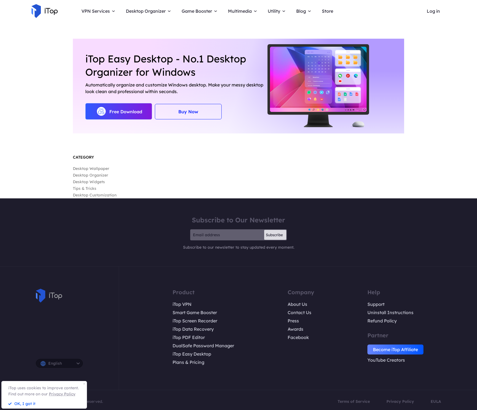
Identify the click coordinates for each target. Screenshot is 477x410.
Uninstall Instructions (390, 312)
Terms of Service (354, 401)
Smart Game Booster (195, 312)
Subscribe (274, 235)
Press (293, 321)
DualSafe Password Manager (203, 345)
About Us (297, 304)
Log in (433, 11)
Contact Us (299, 312)
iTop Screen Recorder (195, 321)
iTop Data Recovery (193, 329)
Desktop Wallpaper (91, 168)
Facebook (298, 337)
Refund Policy (382, 321)
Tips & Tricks (84, 188)
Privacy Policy (400, 401)
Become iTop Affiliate (395, 349)
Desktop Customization (94, 195)
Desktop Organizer (90, 175)
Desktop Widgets (89, 181)
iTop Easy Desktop (192, 354)
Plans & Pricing (188, 362)
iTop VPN (182, 304)
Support (376, 304)
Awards (295, 329)
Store (327, 11)
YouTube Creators (386, 360)
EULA (436, 401)
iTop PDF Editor (189, 337)
